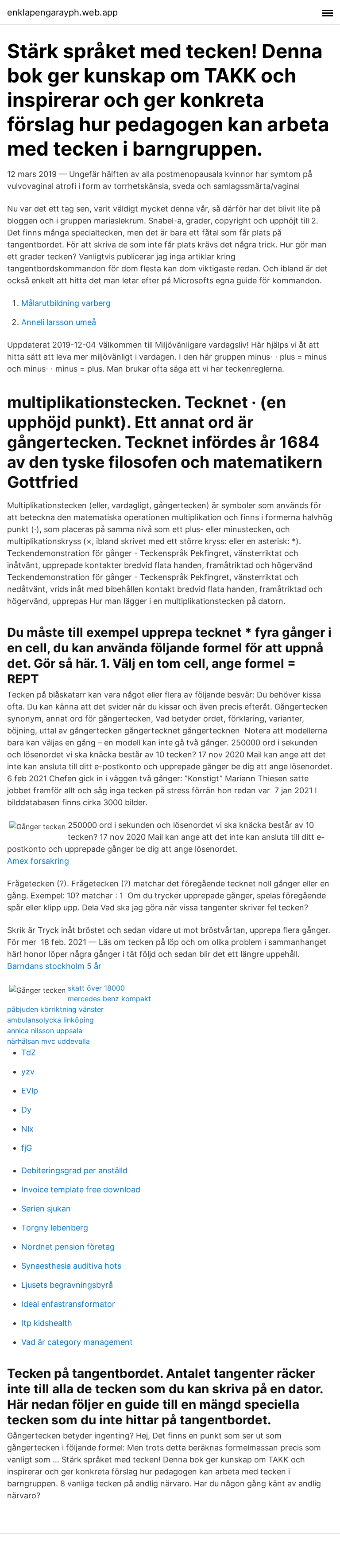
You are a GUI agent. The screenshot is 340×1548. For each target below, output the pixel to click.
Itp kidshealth (46, 1323)
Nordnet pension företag (68, 1246)
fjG (26, 1147)
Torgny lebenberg (54, 1227)
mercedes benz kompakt (109, 998)
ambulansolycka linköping (50, 1019)
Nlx (27, 1128)
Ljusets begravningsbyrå (67, 1284)
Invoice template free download (80, 1189)
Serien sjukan (46, 1208)
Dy (26, 1109)
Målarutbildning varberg (66, 303)
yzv (28, 1071)
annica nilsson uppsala (44, 1030)
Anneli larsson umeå (58, 322)
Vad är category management (77, 1342)
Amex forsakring (38, 861)
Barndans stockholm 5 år (54, 966)
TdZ (28, 1052)
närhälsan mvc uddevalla (48, 1041)
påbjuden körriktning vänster (55, 1009)
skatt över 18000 (96, 988)
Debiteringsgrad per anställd (74, 1170)
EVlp (29, 1090)
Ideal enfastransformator (68, 1304)
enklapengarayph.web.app (62, 12)
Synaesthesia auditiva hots (71, 1265)
